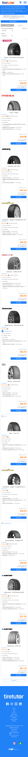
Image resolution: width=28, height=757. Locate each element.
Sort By (3, 33)
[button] (8, 743)
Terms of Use (14, 731)
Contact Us (14, 712)
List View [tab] (7, 25)
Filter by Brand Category (7, 28)
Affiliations (14, 720)
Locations (14, 717)
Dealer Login (14, 714)
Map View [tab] (20, 25)
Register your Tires (14, 716)
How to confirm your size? (18, 18)
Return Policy (14, 736)
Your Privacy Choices (14, 735)
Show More (14, 680)
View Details (4, 59)
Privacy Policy (14, 729)
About (14, 708)
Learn (14, 711)
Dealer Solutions (14, 719)
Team (14, 709)
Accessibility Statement (14, 732)
